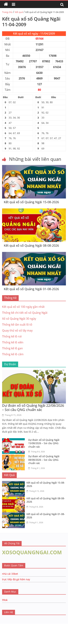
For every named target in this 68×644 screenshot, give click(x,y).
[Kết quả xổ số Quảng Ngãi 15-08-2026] (34, 167)
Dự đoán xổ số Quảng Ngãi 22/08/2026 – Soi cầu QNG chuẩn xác (33, 407)
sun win (26, 637)
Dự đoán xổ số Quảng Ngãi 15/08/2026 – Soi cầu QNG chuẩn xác (43, 443)
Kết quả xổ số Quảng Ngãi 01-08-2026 (31, 289)
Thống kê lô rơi (12, 336)
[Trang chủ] (6, 4)
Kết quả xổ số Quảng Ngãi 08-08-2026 (31, 245)
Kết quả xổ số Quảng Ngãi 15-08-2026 (31, 202)
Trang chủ (7, 12)
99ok (4, 600)
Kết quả (19, 12)
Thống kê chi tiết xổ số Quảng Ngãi (24, 313)
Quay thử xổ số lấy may (17, 330)
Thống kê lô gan (12, 348)
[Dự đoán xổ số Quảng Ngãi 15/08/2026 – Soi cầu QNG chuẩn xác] (14, 440)
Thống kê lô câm (13, 354)
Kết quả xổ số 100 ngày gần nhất (23, 307)
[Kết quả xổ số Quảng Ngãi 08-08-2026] (34, 210)
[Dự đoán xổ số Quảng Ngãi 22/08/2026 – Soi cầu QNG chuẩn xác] (34, 372)
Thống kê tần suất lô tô (17, 324)
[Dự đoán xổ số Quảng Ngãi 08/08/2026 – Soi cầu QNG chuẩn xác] (14, 457)
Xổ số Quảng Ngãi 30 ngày (19, 319)
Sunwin (5, 633)
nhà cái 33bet (10, 573)
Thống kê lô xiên (12, 342)
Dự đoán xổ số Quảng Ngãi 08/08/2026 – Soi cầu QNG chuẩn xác (43, 460)
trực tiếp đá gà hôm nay (16, 579)
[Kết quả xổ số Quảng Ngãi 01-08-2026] (34, 254)
